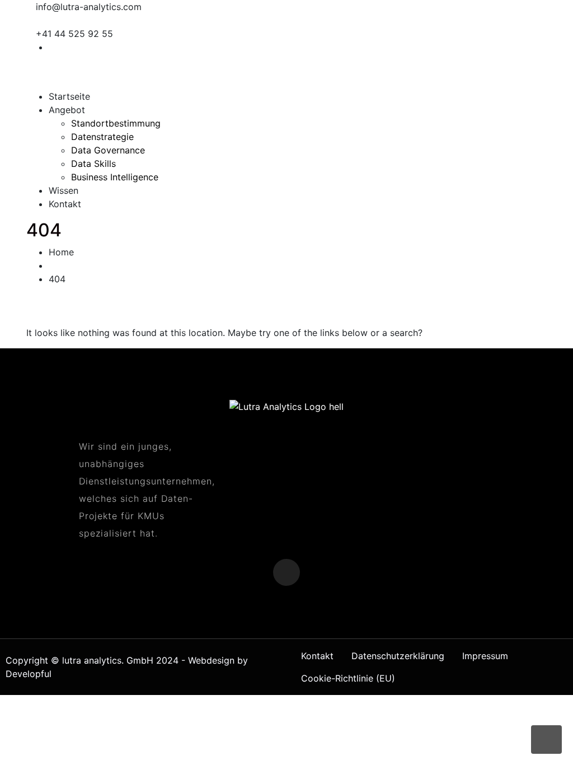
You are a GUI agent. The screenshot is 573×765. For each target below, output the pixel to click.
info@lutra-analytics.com (89, 6)
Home (61, 252)
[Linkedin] (543, 47)
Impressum (485, 655)
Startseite (69, 96)
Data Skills (93, 163)
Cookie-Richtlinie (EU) (348, 678)
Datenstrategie (102, 136)
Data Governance (108, 150)
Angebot (67, 109)
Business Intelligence (114, 177)
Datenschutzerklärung (397, 655)
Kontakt (65, 203)
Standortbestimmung (116, 123)
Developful (28, 673)
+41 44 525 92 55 (74, 33)
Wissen (63, 190)
